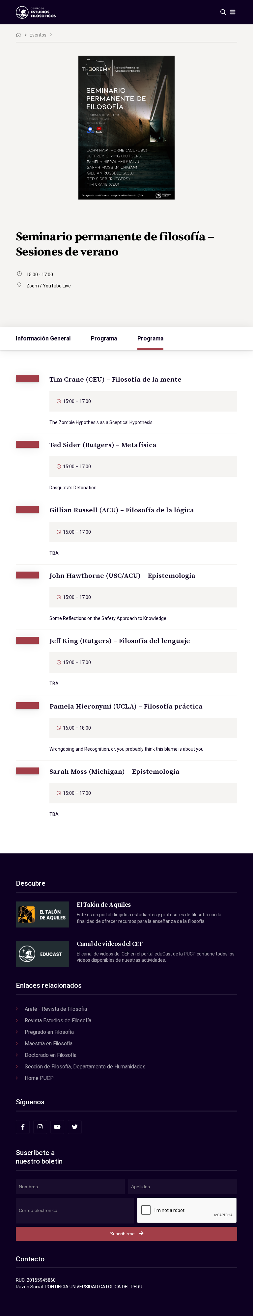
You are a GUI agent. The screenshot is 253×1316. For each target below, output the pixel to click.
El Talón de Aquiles (104, 905)
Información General (43, 338)
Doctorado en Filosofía (50, 1055)
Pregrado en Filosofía (49, 1032)
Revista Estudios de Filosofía (58, 1020)
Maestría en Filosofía (48, 1043)
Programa (104, 338)
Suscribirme (122, 1233)
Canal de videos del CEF (110, 944)
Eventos (38, 35)
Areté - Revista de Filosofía (56, 1009)
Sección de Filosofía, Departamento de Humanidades (85, 1066)
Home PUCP (39, 1078)
